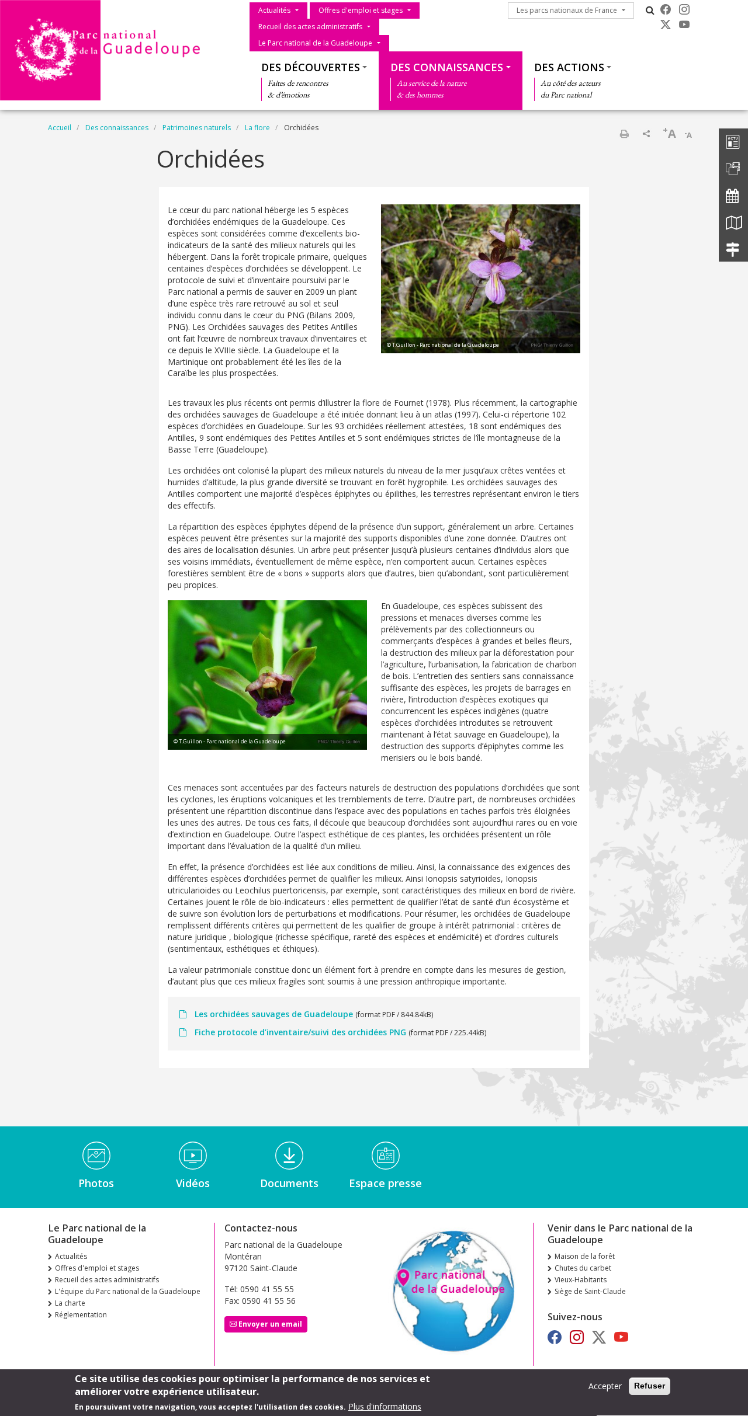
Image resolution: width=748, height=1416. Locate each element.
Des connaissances (446, 67)
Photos (96, 1183)
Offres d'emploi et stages (360, 10)
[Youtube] (684, 25)
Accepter (605, 1385)
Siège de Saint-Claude (590, 1291)
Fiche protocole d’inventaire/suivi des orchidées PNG (300, 1032)
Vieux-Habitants (581, 1280)
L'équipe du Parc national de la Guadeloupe (127, 1291)
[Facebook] (665, 9)
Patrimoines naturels (196, 128)
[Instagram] (684, 9)
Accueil (59, 128)
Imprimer (624, 134)
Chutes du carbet (583, 1268)
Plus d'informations (384, 1406)
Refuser (649, 1385)
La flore (257, 128)
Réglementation (81, 1315)
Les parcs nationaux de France (567, 10)
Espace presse (385, 1183)
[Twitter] (665, 25)
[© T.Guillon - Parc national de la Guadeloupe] (480, 277)
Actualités (274, 10)
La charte (70, 1303)
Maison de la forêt (585, 1256)
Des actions (569, 67)
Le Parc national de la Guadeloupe (315, 43)
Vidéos (193, 1183)
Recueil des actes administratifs (310, 27)
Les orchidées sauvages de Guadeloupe (273, 1014)
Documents (289, 1183)
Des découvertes (310, 67)
